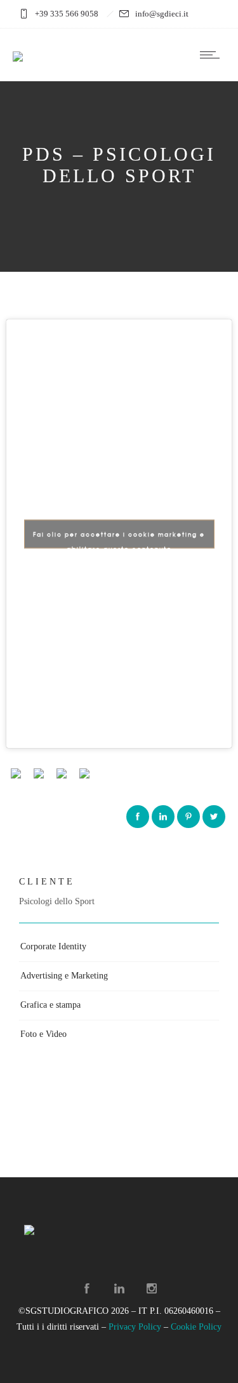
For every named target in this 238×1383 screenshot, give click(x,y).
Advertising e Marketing (64, 975)
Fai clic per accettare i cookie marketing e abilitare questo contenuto (119, 539)
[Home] (18, 48)
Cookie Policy (196, 1327)
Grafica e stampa (50, 1005)
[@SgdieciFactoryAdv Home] (87, 1288)
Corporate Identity (53, 946)
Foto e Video (43, 1034)
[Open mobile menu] (212, 54)
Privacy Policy (135, 1327)
